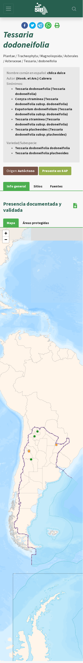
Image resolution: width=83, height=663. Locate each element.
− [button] (5, 239)
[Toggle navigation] (8, 9)
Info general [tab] (16, 186)
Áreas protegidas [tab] (36, 223)
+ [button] (5, 233)
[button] (24, 25)
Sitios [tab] (38, 186)
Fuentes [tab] (56, 186)
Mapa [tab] (11, 223)
